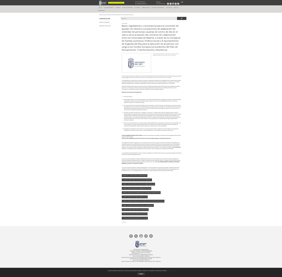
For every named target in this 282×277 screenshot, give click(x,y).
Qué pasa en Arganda (158, 7)
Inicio (100, 7)
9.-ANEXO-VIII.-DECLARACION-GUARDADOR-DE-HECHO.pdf (134, 213)
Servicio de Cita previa (140, 1)
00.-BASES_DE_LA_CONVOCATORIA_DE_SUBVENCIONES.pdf (134, 175)
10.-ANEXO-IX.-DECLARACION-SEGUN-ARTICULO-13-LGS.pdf (134, 218)
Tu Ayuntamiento (109, 7)
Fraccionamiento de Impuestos (116, 2)
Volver (124, 222)
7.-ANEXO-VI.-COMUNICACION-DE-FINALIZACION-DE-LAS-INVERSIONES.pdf (137, 205)
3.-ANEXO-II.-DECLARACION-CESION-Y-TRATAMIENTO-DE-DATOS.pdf (136, 188)
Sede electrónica (127, 7)
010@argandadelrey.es (141, 3)
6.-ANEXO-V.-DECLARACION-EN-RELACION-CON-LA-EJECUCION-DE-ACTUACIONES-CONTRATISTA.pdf (143, 201)
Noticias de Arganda (104, 22)
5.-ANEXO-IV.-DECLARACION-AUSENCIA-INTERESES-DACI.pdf (134, 196)
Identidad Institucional (104, 25)
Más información (170, 270)
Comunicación (146, 7)
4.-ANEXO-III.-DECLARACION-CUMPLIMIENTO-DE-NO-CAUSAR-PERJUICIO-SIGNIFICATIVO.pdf (141, 192)
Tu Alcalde (169, 7)
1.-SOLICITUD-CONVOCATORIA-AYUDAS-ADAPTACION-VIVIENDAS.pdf (136, 179)
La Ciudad (137, 7)
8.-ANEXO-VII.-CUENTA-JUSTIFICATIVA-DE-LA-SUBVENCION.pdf (135, 209)
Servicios (118, 7)
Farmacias (158, 2)
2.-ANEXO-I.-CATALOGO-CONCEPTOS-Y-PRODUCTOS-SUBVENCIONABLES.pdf (138, 184)
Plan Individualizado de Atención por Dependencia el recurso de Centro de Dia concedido (151, 77)
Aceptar (141, 273)
